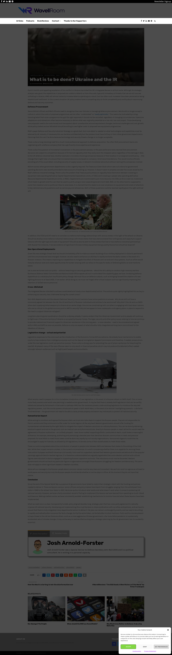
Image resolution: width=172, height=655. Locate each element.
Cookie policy (137, 651)
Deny (145, 647)
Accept (128, 647)
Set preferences (161, 647)
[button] (168, 630)
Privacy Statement (150, 651)
